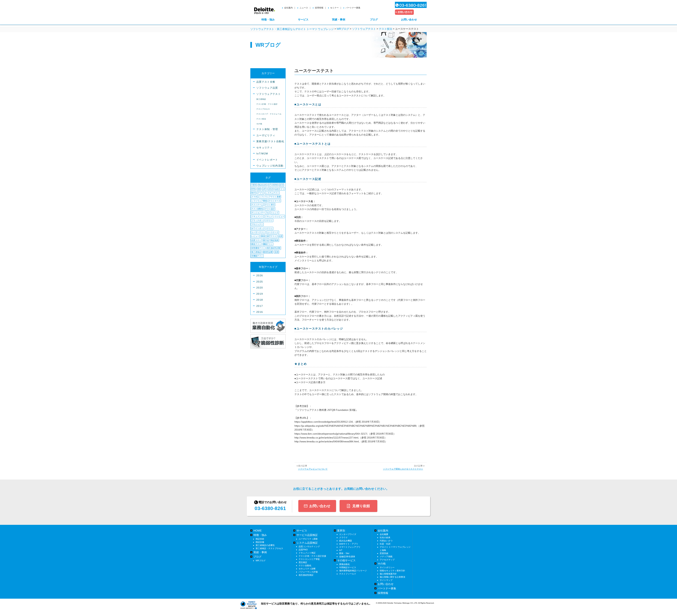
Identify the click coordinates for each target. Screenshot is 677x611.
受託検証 (303, 562)
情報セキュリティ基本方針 (392, 570)
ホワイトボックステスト (262, 228)
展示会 (266, 240)
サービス (303, 19)
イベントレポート (267, 159)
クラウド (343, 537)
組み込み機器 (345, 540)
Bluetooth (262, 185)
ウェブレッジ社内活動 (269, 165)
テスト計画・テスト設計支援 (312, 556)
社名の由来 (385, 537)
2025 (259, 281)
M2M (275, 185)
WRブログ (261, 560)
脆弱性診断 (268, 252)
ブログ (374, 19)
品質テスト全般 (265, 82)
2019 (259, 294)
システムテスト (272, 193)
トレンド (275, 212)
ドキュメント (257, 216)
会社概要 (384, 534)
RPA (253, 189)
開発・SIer (344, 553)
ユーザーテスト (258, 232)
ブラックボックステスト (262, 220)
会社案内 (288, 8)
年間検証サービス (347, 567)
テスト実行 (270, 205)
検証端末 (275, 240)
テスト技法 (261, 119)
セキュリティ (264, 147)
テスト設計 (270, 209)
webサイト (279, 189)
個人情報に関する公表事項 (392, 577)
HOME (258, 530)
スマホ (254, 197)
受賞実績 (384, 553)
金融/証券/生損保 (347, 556)
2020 (259, 287)
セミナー (334, 8)
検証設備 (260, 542)
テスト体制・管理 (267, 129)
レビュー (255, 236)
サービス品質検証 (307, 534)
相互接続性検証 (306, 575)
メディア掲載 (386, 556)
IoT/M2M (262, 153)
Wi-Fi (253, 193)
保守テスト (272, 236)
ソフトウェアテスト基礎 (269, 197)
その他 (259, 124)
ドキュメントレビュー (274, 216)
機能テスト (268, 244)
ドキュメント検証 (307, 553)
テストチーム (257, 205)
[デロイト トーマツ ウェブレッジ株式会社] (264, 9)
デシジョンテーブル (260, 212)
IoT (269, 185)
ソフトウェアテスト (268, 94)
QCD (281, 185)
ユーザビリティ (265, 135)
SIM (258, 189)
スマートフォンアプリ (349, 547)
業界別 (341, 530)
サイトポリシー (387, 567)
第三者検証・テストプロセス (269, 548)
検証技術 (260, 539)
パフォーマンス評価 (308, 572)
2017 (259, 306)
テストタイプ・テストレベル (269, 114)
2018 (259, 300)
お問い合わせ (409, 19)
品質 (280, 236)
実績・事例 (338, 19)
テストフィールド (347, 574)
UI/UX (270, 189)
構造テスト (256, 244)
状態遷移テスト (258, 248)
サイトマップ (386, 580)
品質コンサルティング (309, 546)
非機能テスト (257, 256)
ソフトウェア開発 (259, 201)
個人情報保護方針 (388, 574)
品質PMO (303, 549)
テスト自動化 (257, 209)
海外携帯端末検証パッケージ (353, 570)
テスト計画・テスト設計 (267, 104)
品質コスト (256, 240)
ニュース (304, 8)
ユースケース (273, 232)
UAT (264, 189)
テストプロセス (263, 109)
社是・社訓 (385, 544)
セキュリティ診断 (307, 568)
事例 (263, 236)
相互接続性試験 (273, 248)
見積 (277, 252)
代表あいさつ (386, 540)
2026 (259, 275)
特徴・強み (268, 19)
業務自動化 (344, 564)
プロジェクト (257, 224)
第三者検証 (261, 99)
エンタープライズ (347, 534)
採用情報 (319, 8)
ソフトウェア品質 (267, 88)
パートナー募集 (353, 8)
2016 (259, 312)
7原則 (253, 185)
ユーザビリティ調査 (308, 539)
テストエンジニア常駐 (309, 559)
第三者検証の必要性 (265, 545)
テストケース (274, 201)
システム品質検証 (307, 542)
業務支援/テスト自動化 (270, 141)
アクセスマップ (387, 559)
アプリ (261, 193)
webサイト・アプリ (348, 544)
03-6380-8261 (270, 508)
